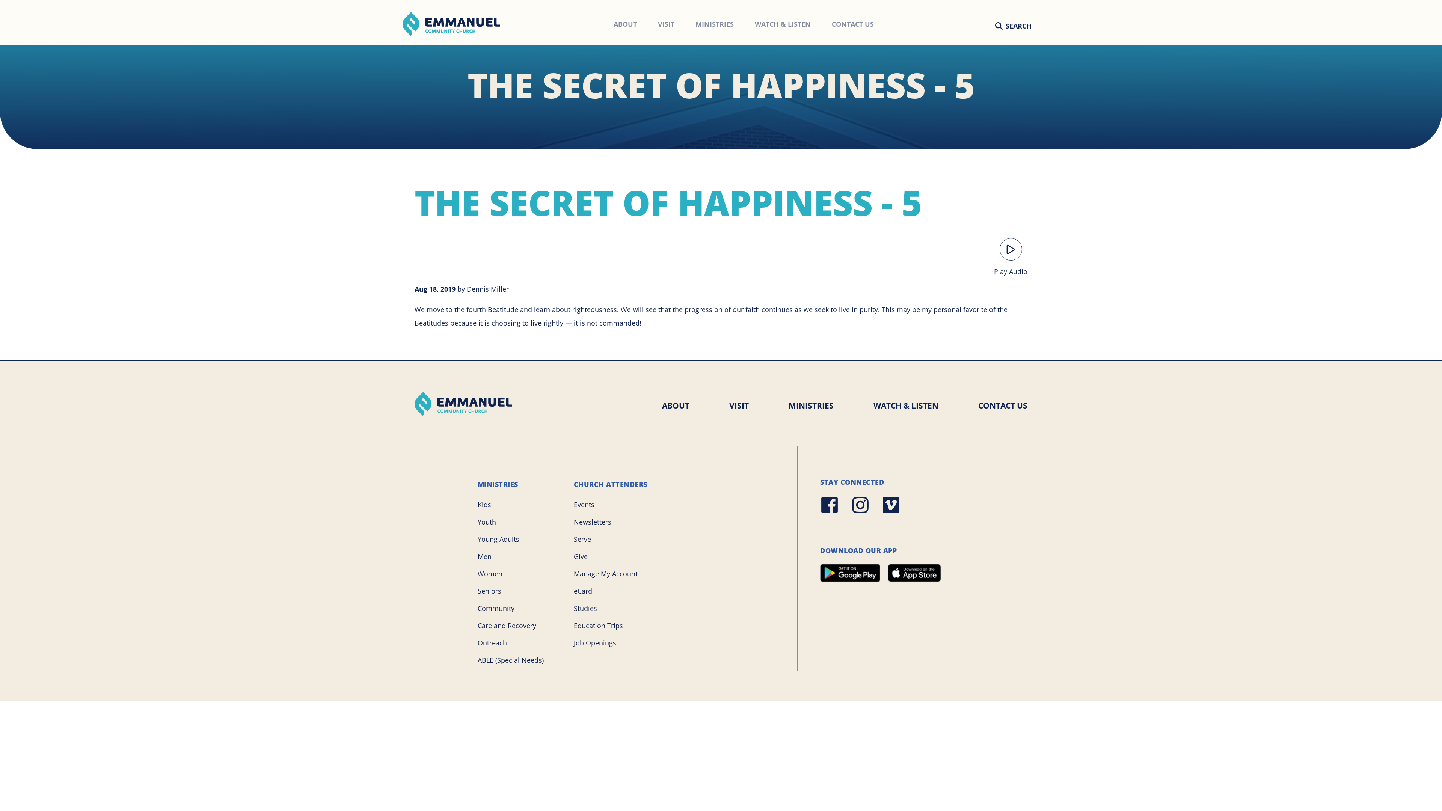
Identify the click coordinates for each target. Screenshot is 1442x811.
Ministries (811, 405)
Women (490, 573)
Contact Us (1002, 405)
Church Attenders (610, 484)
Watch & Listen (905, 405)
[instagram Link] (860, 505)
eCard (583, 590)
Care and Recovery (507, 625)
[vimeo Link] (891, 505)
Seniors (489, 590)
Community (496, 608)
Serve (582, 539)
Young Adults (498, 539)
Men (485, 556)
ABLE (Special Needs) (511, 660)
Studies (585, 608)
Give (581, 556)
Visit (739, 405)
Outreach (492, 642)
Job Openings (595, 642)
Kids (484, 504)
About (675, 405)
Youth (487, 521)
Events (584, 504)
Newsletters (592, 521)
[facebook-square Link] (829, 505)
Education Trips (598, 625)
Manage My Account (606, 573)
